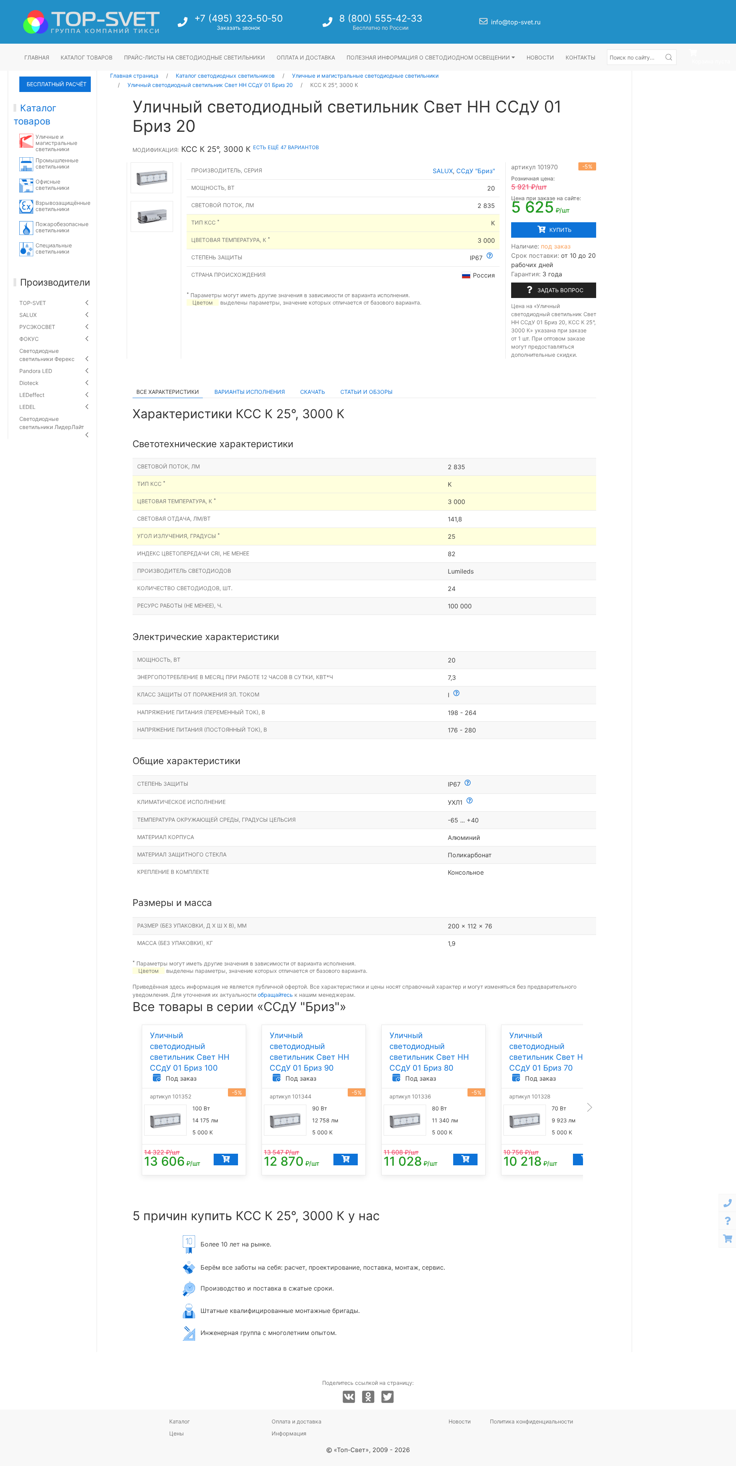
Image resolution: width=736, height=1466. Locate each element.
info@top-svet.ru (516, 22)
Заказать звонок (238, 27)
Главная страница (134, 75)
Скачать (312, 391)
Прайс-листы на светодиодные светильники (194, 57)
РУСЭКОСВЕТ (37, 327)
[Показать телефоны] (727, 1203)
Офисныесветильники (52, 184)
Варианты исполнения (249, 391)
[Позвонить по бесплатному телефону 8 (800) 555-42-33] (328, 24)
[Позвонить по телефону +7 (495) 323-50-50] (183, 24)
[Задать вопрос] (727, 1220)
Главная (36, 57)
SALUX (28, 315)
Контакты (580, 57)
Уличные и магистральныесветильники (56, 142)
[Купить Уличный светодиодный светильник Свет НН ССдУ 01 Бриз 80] (465, 1159)
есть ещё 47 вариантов (286, 147)
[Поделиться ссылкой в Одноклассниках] (368, 1397)
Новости (540, 57)
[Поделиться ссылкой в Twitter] (387, 1397)
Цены (176, 1433)
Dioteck (29, 383)
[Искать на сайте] (669, 57)
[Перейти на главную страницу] (91, 22)
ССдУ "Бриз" (475, 171)
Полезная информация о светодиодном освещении (429, 57)
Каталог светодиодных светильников (225, 75)
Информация (289, 1433)
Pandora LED (35, 371)
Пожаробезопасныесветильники (62, 227)
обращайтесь (275, 994)
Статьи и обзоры (366, 391)
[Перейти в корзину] (727, 1238)
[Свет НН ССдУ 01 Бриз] (152, 177)
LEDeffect (31, 395)
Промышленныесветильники (57, 163)
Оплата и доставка (306, 57)
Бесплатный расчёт (57, 84)
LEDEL (27, 407)
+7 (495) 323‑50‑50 (238, 18)
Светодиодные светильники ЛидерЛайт (51, 422)
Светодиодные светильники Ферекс (47, 354)
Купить (559, 229)
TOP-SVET (32, 303)
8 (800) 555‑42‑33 (380, 18)
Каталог (179, 1421)
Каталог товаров (86, 57)
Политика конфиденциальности (531, 1421)
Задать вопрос (559, 290)
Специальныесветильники (54, 248)
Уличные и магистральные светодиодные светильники (365, 75)
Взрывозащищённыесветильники (63, 205)
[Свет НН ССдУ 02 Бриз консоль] (152, 216)
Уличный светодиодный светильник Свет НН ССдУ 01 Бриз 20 (210, 85)
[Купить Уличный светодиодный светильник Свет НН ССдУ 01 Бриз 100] (225, 1159)
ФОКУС (29, 338)
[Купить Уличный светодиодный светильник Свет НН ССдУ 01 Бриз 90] (345, 1159)
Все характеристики (167, 391)
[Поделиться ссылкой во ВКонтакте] (349, 1397)
